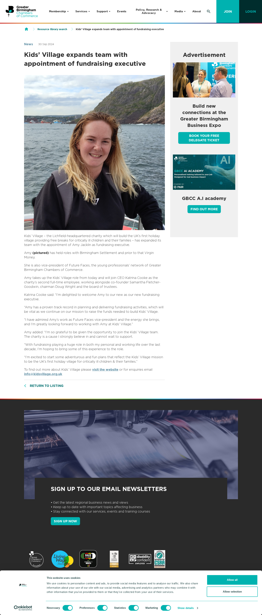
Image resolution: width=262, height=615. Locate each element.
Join (228, 11)
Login (250, 11)
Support (102, 11)
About (196, 11)
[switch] (102, 608)
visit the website (105, 369)
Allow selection (232, 591)
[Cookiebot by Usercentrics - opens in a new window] (23, 608)
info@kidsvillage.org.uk (43, 374)
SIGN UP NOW (65, 521)
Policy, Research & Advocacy (149, 11)
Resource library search (52, 29)
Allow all (232, 579)
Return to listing (46, 386)
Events (122, 11)
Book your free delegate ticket (204, 138)
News (28, 44)
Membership (57, 11)
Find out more (204, 209)
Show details (186, 607)
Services (81, 11)
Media (178, 11)
